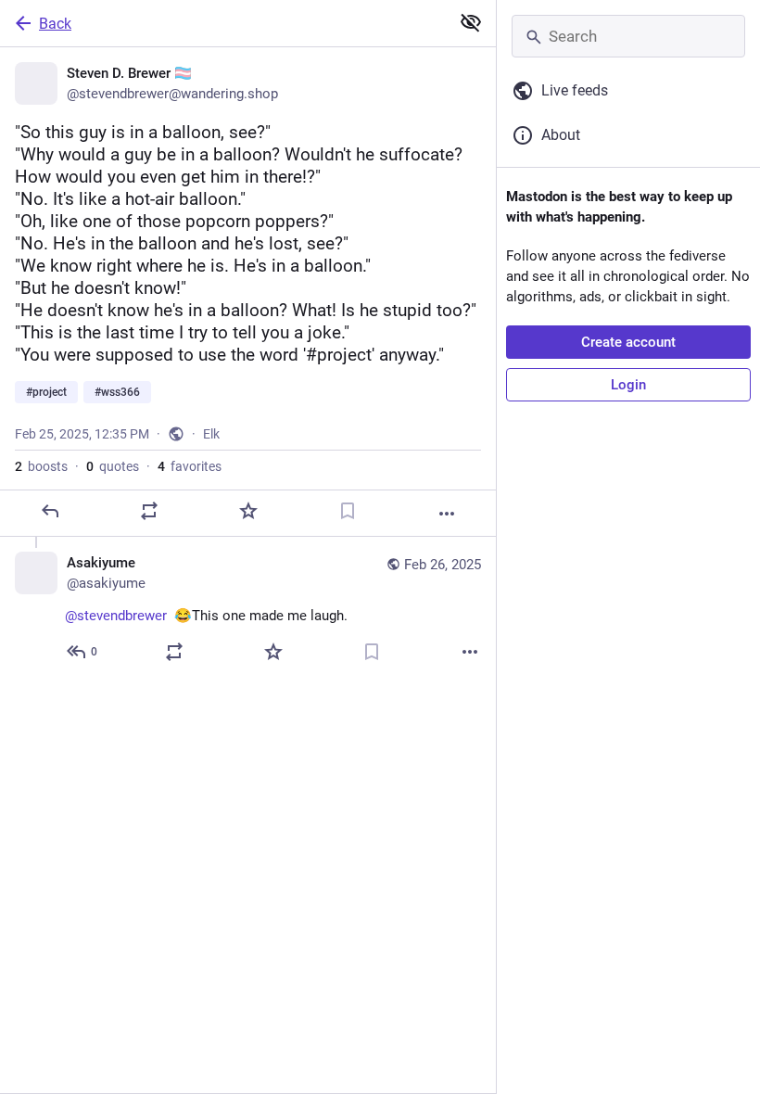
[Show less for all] (471, 22)
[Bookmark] (347, 511)
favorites (190, 466)
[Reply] (50, 511)
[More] (447, 513)
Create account (628, 342)
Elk (211, 433)
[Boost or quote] (149, 511)
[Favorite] (248, 511)
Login (628, 384)
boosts (41, 466)
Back (55, 23)
